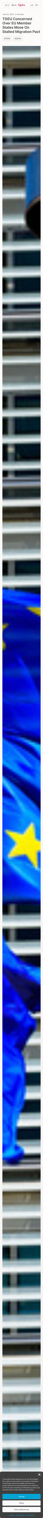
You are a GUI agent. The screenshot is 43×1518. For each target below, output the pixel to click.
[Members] (36, 5)
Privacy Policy (21, 1515)
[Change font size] (31, 5)
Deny (21, 1503)
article (7, 38)
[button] (39, 1474)
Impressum (30, 1515)
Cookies (12, 1515)
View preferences (21, 1509)
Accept (21, 1496)
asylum (18, 38)
